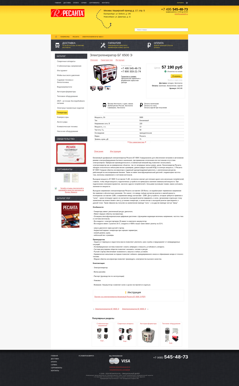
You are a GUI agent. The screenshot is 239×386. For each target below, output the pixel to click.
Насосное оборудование (67, 131)
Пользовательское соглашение (120, 369)
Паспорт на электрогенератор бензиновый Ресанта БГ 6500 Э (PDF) (120, 297)
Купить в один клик (175, 80)
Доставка (67, 2)
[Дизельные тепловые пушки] (175, 338)
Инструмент (62, 70)
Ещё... (102, 341)
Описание (94, 60)
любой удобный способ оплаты (163, 45)
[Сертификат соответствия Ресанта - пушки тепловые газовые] (67, 178)
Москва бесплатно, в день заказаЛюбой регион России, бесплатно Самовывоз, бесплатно (120, 106)
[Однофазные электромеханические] (106, 330)
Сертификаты (94, 2)
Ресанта (76, 37)
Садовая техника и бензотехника (65, 81)
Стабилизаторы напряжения (69, 66)
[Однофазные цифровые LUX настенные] (99, 336)
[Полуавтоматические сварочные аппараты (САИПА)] (129, 331)
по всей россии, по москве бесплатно (73, 45)
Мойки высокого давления (68, 75)
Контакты (105, 2)
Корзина (180, 2)
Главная (58, 2)
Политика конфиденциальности (119, 367)
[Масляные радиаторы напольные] (167, 338)
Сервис (84, 2)
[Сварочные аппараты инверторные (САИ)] (121, 331)
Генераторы (64, 37)
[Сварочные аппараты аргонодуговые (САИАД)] (129, 337)
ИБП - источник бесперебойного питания (71, 102)
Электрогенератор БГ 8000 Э (134, 309)
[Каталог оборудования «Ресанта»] (70, 215)
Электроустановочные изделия (70, 108)
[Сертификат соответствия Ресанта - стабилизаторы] (75, 178)
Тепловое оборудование (67, 96)
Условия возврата (86, 356)
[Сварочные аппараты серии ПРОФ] (121, 337)
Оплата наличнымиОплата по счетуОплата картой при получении (155, 106)
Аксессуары (62, 122)
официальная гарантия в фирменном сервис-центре (118, 45)
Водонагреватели (64, 87)
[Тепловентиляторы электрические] (167, 331)
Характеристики (107, 60)
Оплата (76, 2)
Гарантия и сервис (128, 76)
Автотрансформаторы (66, 92)
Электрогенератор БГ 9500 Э (107, 309)
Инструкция (120, 60)
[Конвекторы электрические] (175, 331)
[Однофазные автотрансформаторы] (148, 335)
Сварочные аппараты (66, 61)
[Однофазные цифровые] (99, 330)
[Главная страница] (67, 13)
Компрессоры (63, 117)
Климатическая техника (67, 126)
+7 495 (174, 9)
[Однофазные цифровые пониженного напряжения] (106, 336)
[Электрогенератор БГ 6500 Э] (105, 74)
